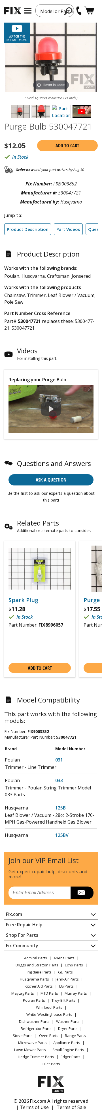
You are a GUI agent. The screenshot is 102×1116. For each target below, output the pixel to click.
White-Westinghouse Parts (49, 1014)
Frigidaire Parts (39, 972)
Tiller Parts (51, 1063)
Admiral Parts (35, 957)
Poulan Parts (34, 1000)
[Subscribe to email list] (82, 893)
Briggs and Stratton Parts (37, 965)
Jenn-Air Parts (67, 979)
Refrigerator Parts (36, 1028)
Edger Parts (70, 1056)
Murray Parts (76, 993)
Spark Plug (23, 600)
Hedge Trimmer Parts (36, 1056)
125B (60, 808)
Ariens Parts (64, 957)
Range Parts (75, 1035)
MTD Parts (49, 993)
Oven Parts (48, 1035)
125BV (62, 835)
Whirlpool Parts (49, 1007)
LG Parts (66, 986)
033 (59, 780)
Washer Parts (68, 1021)
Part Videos (68, 229)
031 (59, 760)
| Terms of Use (32, 1107)
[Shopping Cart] (89, 10)
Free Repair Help (24, 925)
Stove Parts (23, 1035)
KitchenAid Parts (39, 986)
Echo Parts (74, 965)
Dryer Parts (68, 1028)
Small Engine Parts (68, 1049)
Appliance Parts (66, 1042)
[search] (68, 11)
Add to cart (67, 146)
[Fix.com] (12, 10)
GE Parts (65, 972)
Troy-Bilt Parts (63, 1000)
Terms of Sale (71, 1107)
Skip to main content (51, 3)
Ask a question (51, 479)
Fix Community (22, 945)
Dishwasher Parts (34, 1021)
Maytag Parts (22, 993)
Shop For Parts (22, 935)
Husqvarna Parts (34, 979)
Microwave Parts (32, 1042)
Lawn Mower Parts (30, 1049)
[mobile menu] (27, 11)
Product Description (27, 229)
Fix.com (14, 914)
